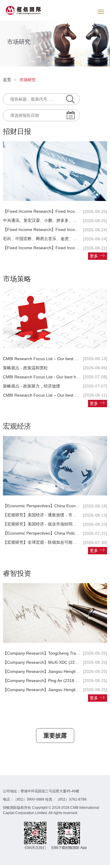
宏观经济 (17, 426)
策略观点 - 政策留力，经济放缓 (31, 386)
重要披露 (55, 735)
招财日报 (17, 131)
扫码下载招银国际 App (69, 848)
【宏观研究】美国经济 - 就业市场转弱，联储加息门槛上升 (56, 524)
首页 (7, 79)
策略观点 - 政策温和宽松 (25, 367)
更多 (94, 256)
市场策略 (17, 279)
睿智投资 (17, 573)
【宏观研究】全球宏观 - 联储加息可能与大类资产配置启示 (56, 542)
